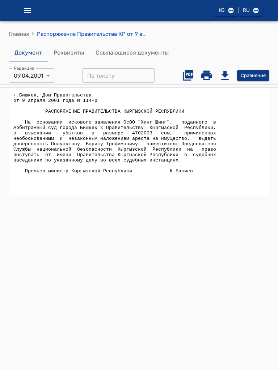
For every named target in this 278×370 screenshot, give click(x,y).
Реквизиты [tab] (69, 52)
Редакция (24, 68)
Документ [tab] (28, 52)
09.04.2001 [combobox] (28, 75)
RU (246, 10)
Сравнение (253, 75)
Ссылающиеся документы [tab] (132, 52)
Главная (19, 34)
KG (222, 10)
